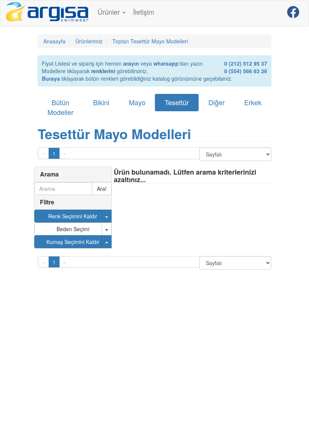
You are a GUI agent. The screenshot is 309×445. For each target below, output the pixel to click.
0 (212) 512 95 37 (245, 63)
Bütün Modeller (60, 107)
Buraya (51, 78)
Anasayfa (54, 41)
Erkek (253, 102)
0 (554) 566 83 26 (245, 71)
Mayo (137, 102)
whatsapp (166, 63)
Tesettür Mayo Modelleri (114, 133)
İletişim (143, 12)
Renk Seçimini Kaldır (72, 216)
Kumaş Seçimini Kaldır (72, 242)
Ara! (102, 188)
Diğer (216, 102)
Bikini (101, 102)
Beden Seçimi (73, 229)
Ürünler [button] (110, 12)
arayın (131, 63)
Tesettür (177, 102)
